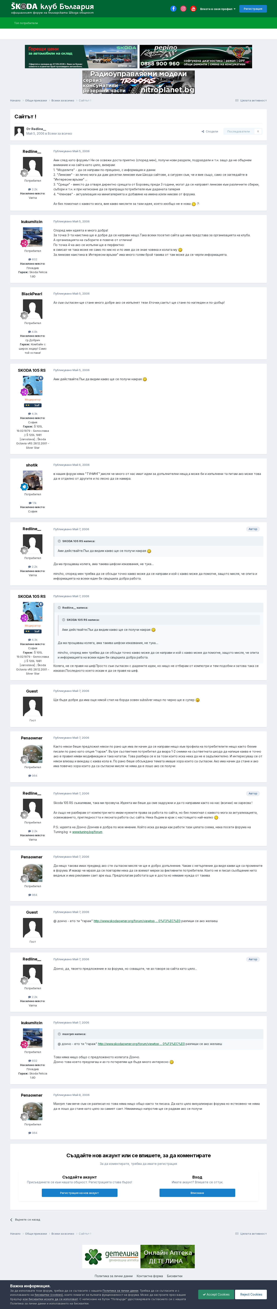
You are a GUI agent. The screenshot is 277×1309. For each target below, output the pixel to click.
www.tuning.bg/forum (87, 832)
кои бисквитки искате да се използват (50, 1299)
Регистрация (253, 8)
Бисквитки (174, 1276)
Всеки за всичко (60, 133)
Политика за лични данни (114, 1276)
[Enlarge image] (194, 203)
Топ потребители (26, 23)
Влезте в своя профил (217, 9)
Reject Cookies (251, 1294)
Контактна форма (150, 1276)
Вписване (197, 1193)
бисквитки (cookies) (49, 1294)
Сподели (211, 131)
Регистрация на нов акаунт (79, 1193)
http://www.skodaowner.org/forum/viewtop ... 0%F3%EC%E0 (137, 921)
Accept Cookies (218, 1294)
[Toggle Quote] (60, 541)
